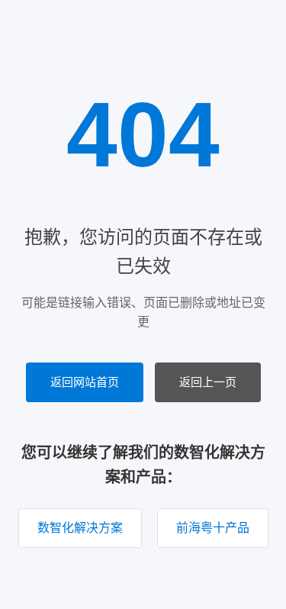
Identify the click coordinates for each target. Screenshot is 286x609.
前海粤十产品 (212, 527)
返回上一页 (207, 381)
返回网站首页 (84, 381)
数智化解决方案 (80, 527)
